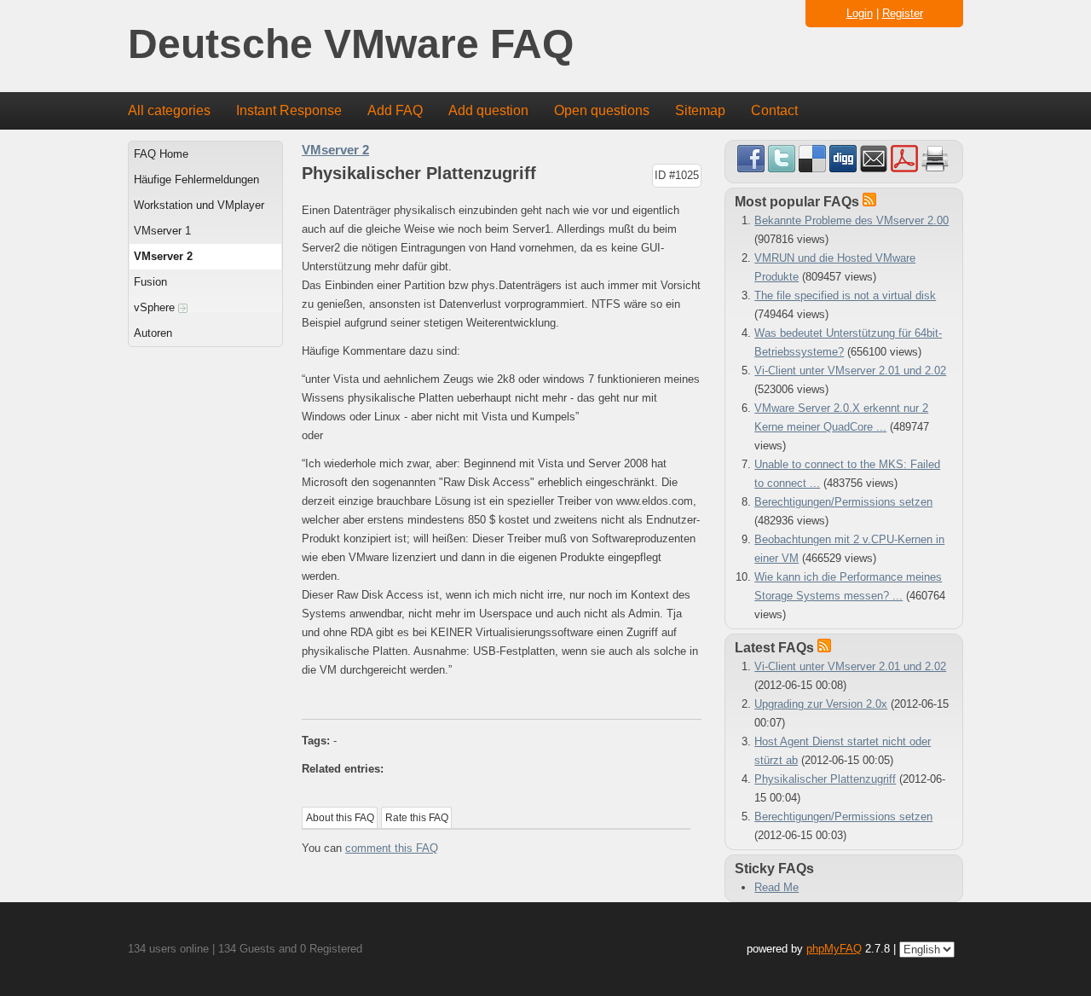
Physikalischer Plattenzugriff (825, 779)
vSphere (156, 307)
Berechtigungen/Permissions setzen (843, 501)
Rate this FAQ (416, 818)
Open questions (601, 110)
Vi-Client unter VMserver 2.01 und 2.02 (850, 370)
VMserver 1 (162, 230)
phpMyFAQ (834, 948)
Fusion (150, 281)
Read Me (776, 887)
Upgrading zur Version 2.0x (820, 704)
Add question (488, 110)
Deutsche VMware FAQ (351, 44)
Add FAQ (395, 110)
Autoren (153, 333)
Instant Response (289, 110)
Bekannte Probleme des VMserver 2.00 (851, 220)
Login (859, 13)
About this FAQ (340, 818)
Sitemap (700, 110)
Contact (774, 110)
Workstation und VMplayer (199, 205)
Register (902, 13)
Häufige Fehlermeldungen (196, 179)
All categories (169, 110)
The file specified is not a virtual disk (845, 295)
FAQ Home (161, 154)
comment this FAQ (391, 848)
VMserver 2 (163, 256)
